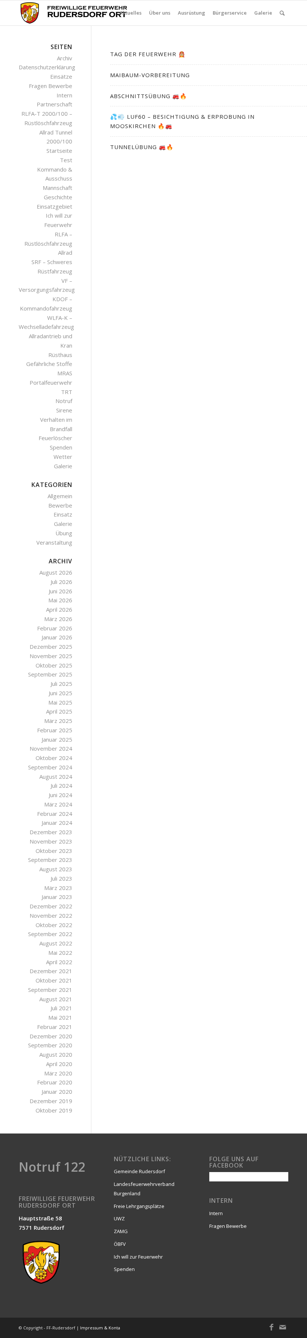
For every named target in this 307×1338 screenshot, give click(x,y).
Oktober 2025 (54, 665)
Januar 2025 (57, 739)
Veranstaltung (54, 542)
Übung (63, 533)
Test (66, 160)
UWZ (119, 1218)
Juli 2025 (61, 683)
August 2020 (55, 1054)
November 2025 (51, 656)
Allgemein (60, 496)
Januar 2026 (57, 637)
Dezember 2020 (51, 1036)
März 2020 (58, 1073)
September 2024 (50, 767)
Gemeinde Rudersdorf (139, 1171)
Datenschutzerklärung (47, 67)
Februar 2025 (54, 730)
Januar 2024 (57, 822)
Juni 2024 (60, 795)
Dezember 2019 (51, 1101)
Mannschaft (57, 187)
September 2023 (50, 859)
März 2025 (58, 720)
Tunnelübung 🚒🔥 (142, 147)
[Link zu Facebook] (271, 1327)
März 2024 (58, 804)
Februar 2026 (54, 628)
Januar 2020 (57, 1091)
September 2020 (50, 1045)
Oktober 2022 (54, 925)
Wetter (63, 456)
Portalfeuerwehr (51, 382)
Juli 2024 (61, 785)
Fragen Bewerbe (50, 86)
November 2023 (51, 841)
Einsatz (63, 514)
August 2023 (55, 869)
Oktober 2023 (54, 850)
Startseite (59, 150)
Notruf (63, 401)
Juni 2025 (60, 693)
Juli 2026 (61, 581)
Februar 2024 (54, 813)
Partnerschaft (54, 104)
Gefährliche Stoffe (49, 363)
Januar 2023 (57, 896)
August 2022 (55, 943)
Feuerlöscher (55, 438)
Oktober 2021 (54, 980)
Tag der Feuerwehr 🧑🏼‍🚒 (148, 54)
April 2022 (59, 962)
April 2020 (59, 1064)
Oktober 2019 (54, 1110)
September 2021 (50, 989)
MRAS (64, 373)
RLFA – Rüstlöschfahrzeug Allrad (48, 243)
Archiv (64, 58)
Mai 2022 (60, 952)
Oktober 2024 (54, 758)
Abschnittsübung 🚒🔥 (148, 96)
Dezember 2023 (51, 832)
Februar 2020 (54, 1082)
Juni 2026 (60, 591)
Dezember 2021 (51, 971)
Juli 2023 (61, 878)
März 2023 (58, 888)
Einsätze (61, 76)
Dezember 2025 (51, 646)
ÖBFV (120, 1244)
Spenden (61, 447)
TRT (66, 392)
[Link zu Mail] (282, 1327)
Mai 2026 (60, 600)
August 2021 (55, 999)
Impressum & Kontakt (102, 1328)
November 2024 (51, 748)
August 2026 (55, 572)
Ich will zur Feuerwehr (138, 1256)
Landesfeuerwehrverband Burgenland (144, 1189)
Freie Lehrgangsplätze (139, 1206)
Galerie (63, 466)
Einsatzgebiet (54, 206)
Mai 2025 (60, 702)
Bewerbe (60, 505)
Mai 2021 (60, 1017)
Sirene (64, 410)
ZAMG (121, 1231)
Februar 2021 (54, 1026)
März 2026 (58, 619)
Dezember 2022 (51, 906)
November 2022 (51, 915)
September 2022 (50, 934)
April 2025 (59, 711)
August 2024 (55, 776)
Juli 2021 (61, 1008)
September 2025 (50, 674)
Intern (64, 95)
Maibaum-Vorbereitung (150, 75)
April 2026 (59, 609)
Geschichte (58, 197)
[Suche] (282, 12)
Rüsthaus (60, 354)
